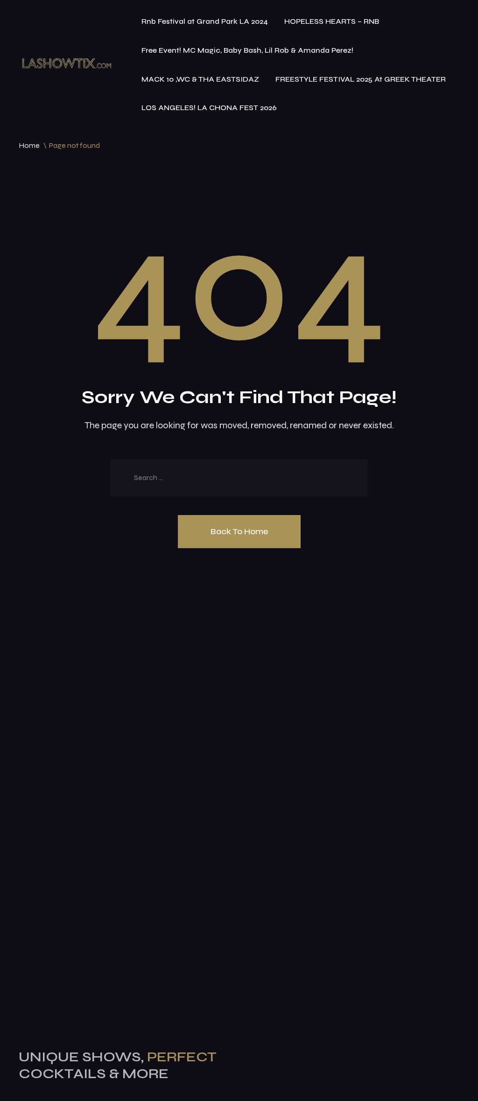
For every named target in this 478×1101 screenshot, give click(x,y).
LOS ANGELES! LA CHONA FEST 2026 (209, 107)
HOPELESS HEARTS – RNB (331, 21)
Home (29, 145)
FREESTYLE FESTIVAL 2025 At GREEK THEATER (360, 79)
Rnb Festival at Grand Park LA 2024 (204, 21)
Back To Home (239, 531)
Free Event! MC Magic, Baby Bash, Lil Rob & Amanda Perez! (247, 50)
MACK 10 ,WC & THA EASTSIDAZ (200, 79)
